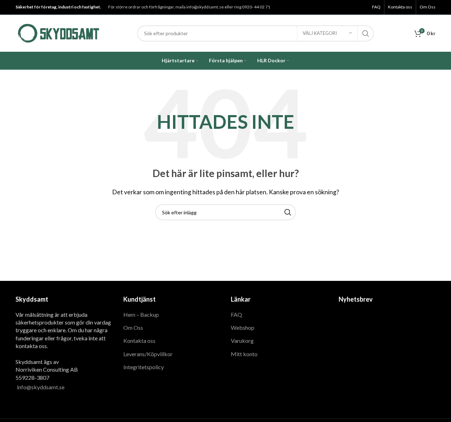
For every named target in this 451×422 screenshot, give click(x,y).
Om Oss (133, 327)
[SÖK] (366, 33)
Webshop (242, 327)
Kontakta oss (139, 340)
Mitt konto (244, 354)
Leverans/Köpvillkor (148, 354)
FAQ (236, 314)
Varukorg (242, 340)
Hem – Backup (141, 314)
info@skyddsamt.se (40, 387)
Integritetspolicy (143, 367)
